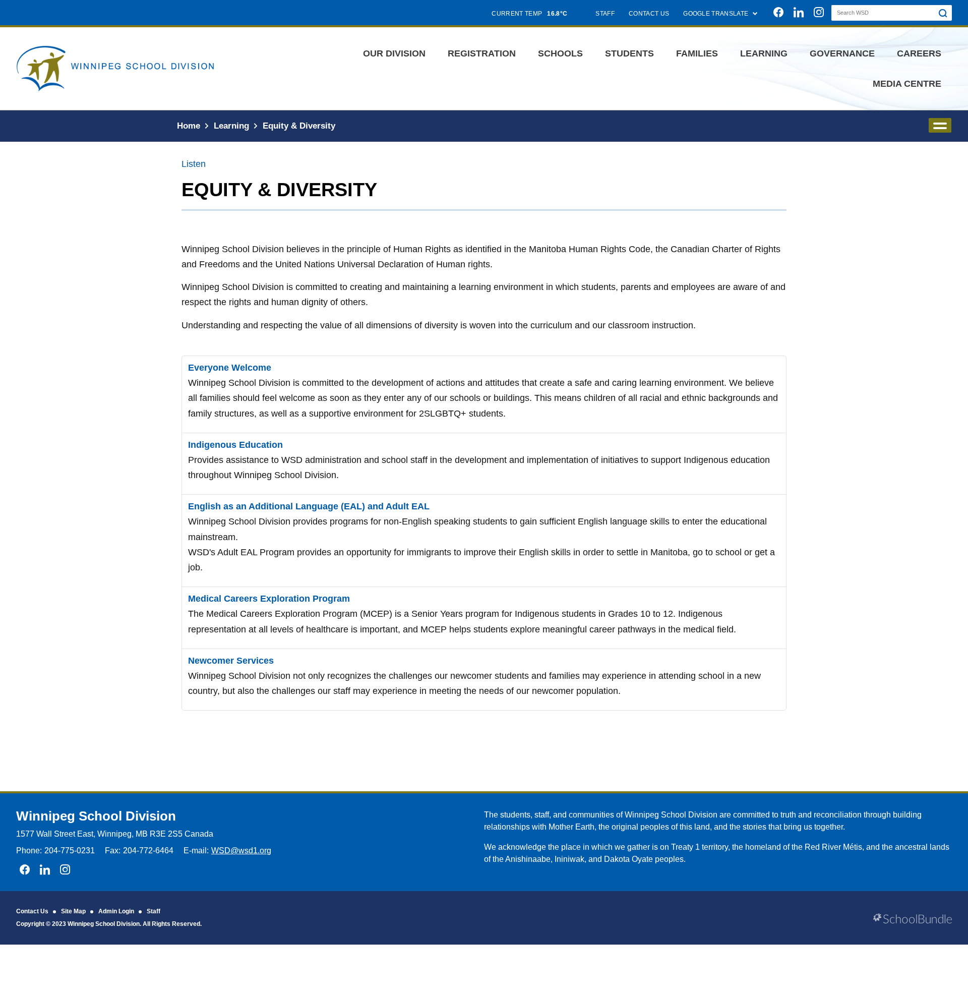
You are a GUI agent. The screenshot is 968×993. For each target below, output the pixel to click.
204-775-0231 (69, 850)
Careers (919, 53)
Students (629, 53)
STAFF (605, 13)
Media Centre (907, 84)
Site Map (73, 911)
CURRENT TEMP (529, 13)
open (940, 125)
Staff (153, 911)
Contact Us (32, 911)
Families (697, 53)
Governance (842, 53)
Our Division (394, 53)
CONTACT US (649, 13)
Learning (764, 53)
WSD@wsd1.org (241, 850)
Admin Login (116, 911)
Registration (482, 53)
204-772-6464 (148, 850)
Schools (560, 53)
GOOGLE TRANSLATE (716, 13)
